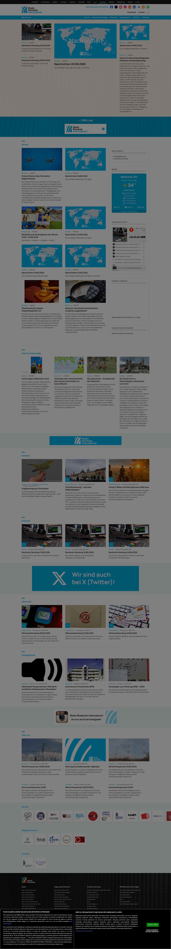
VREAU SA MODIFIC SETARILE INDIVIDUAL (152, 930)
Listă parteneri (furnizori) (84, 931)
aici (27, 937)
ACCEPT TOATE (152, 924)
